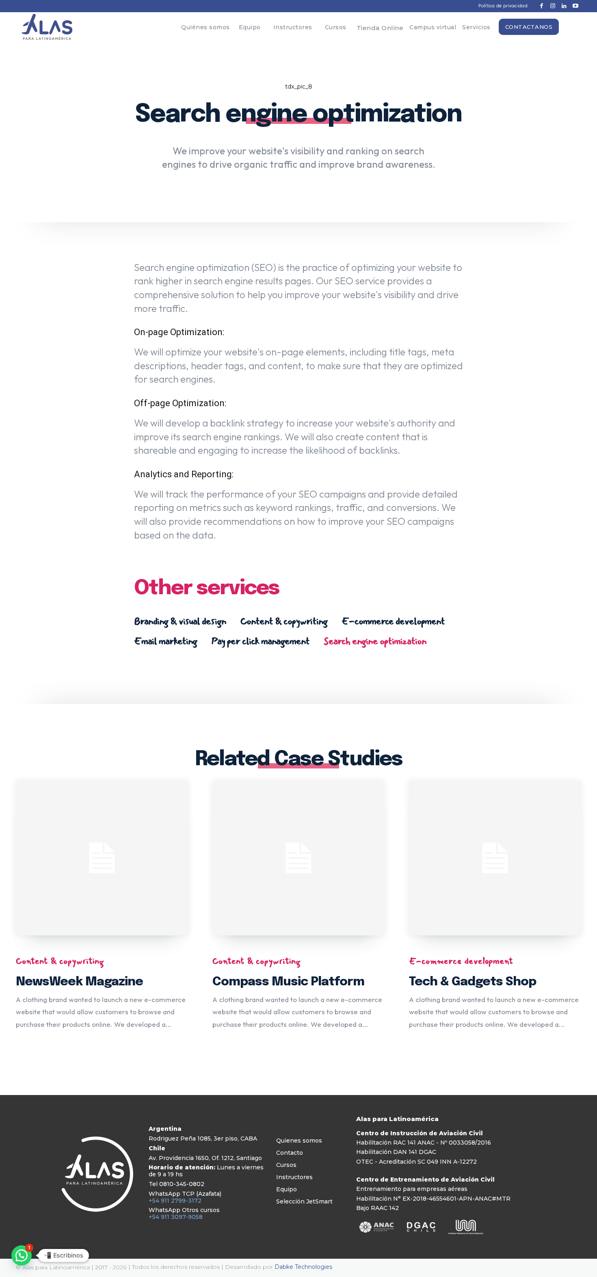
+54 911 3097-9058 (176, 1217)
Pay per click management (260, 641)
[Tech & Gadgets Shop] (495, 858)
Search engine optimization (375, 641)
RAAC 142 (385, 1208)
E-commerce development (393, 621)
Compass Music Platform (288, 982)
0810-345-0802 (181, 1184)
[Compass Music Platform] (298, 858)
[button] (21, 1255)
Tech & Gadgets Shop (472, 982)
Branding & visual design (180, 621)
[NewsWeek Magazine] (102, 858)
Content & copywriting (283, 621)
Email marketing (165, 641)
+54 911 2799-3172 (175, 1200)
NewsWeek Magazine (79, 982)
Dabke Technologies (303, 1267)
